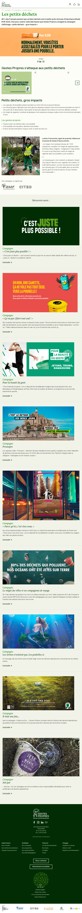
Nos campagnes (26, 845)
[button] (77, 83)
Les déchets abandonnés (49, 845)
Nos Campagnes (16, 10)
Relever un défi (66, 848)
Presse (44, 852)
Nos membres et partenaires (10, 848)
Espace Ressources (40, 897)
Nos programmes (27, 848)
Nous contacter (41, 861)
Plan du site (40, 887)
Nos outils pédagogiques (29, 852)
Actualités (45, 850)
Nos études (45, 848)
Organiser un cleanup (68, 845)
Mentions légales (40, 889)
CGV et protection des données (40, 894)
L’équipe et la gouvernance (9, 850)
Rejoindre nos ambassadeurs (70, 850)
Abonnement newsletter (41, 867)
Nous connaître (6, 845)
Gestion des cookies (40, 892)
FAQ (40, 885)
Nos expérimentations (28, 850)
